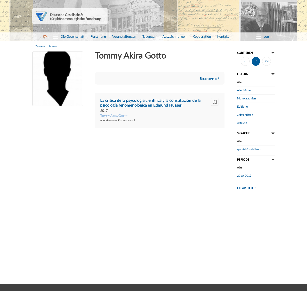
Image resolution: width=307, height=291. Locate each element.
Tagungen (149, 36)
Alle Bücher (244, 90)
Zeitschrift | (42, 46)
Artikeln (242, 123)
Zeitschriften (245, 114)
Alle (239, 82)
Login (267, 36)
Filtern (242, 74)
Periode (243, 159)
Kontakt (223, 36)
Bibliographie (209, 78)
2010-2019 (244, 175)
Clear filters (247, 188)
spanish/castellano (248, 149)
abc (267, 61)
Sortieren (245, 52)
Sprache (243, 133)
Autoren (52, 46)
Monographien (246, 98)
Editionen (243, 106)
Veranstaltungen (124, 36)
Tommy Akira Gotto (114, 115)
